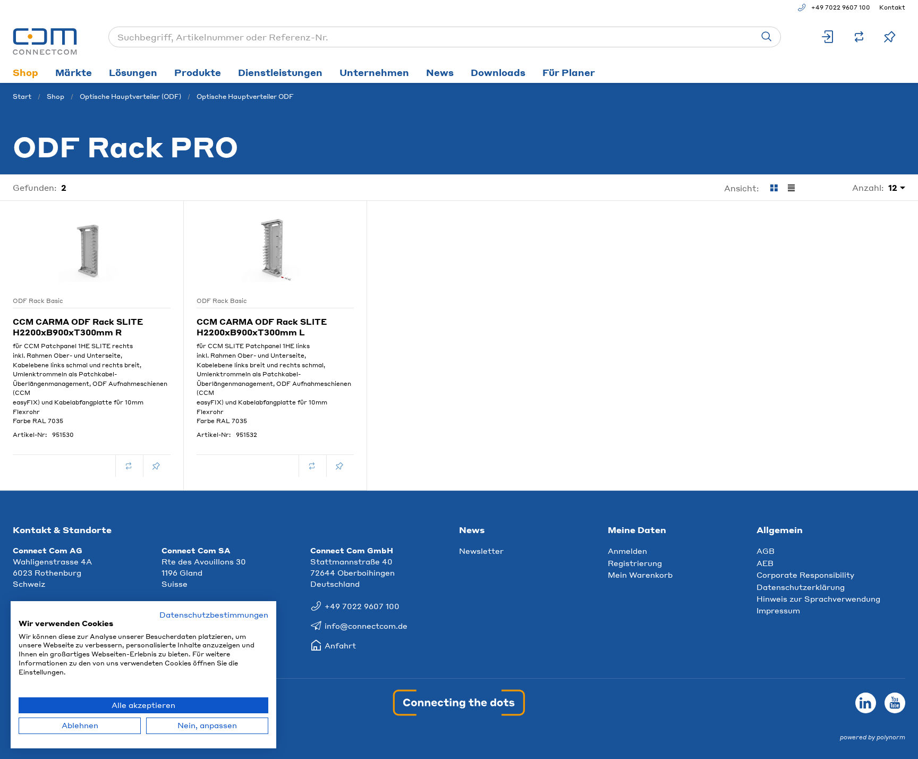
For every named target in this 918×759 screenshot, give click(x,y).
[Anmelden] (828, 37)
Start (22, 96)
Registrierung (635, 563)
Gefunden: (35, 187)
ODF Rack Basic (38, 301)
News (440, 72)
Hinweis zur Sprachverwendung (818, 598)
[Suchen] (766, 37)
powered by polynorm (872, 737)
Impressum (778, 610)
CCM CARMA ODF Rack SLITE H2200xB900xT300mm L (262, 327)
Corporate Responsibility (805, 574)
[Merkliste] (889, 37)
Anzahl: (868, 187)
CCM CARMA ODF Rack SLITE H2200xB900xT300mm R (78, 327)
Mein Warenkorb (640, 574)
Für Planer (568, 72)
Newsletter (481, 550)
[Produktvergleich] (859, 37)
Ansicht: (741, 188)
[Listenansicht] (791, 188)
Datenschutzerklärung (800, 587)
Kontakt (892, 7)
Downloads (498, 72)
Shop (25, 72)
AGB (765, 550)
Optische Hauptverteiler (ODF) (130, 96)
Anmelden (627, 550)
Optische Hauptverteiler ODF (245, 96)
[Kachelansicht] (773, 188)
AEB (765, 563)
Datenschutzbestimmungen (213, 614)
